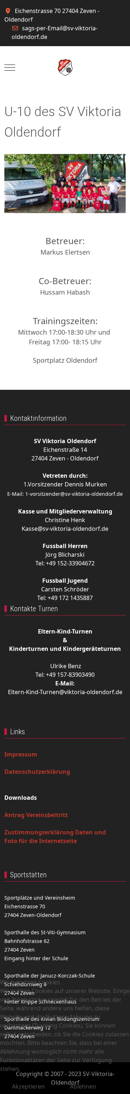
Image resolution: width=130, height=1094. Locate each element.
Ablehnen (83, 1086)
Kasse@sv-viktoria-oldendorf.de (65, 529)
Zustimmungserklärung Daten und (55, 832)
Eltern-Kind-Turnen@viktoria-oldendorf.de (65, 692)
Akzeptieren (28, 1086)
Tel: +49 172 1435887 (65, 598)
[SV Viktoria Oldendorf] (65, 67)
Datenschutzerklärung (37, 772)
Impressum (20, 754)
